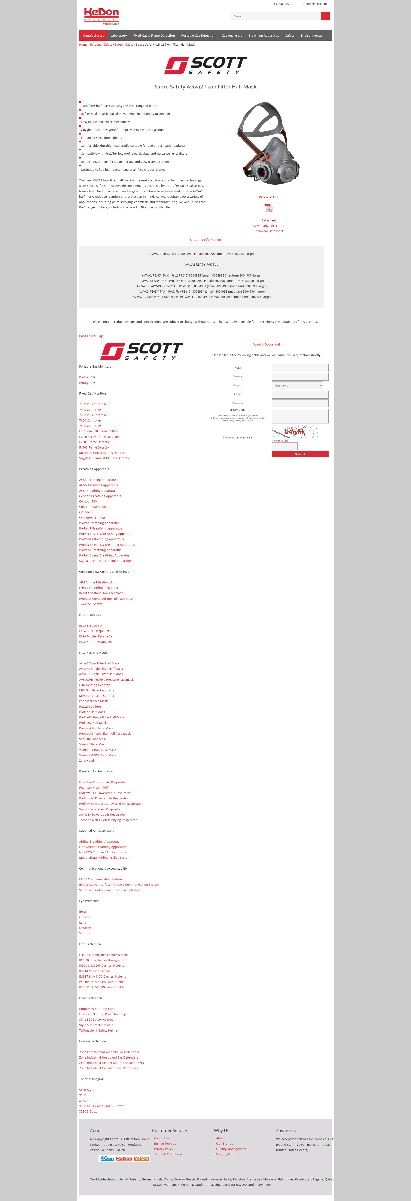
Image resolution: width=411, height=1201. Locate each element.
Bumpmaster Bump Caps (97, 1009)
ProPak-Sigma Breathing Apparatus (104, 555)
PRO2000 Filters (90, 706)
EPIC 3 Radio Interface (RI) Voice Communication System (119, 884)
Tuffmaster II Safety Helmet (98, 1030)
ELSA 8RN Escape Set (94, 631)
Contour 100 (88, 501)
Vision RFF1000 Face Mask (97, 750)
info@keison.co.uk (315, 4)
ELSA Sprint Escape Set (95, 642)
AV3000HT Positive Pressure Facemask (106, 680)
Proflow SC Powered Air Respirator (103, 798)
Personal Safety (101, 44)
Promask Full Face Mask (96, 728)
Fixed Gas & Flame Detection (154, 35)
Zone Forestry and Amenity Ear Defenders (109, 1052)
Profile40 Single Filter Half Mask (101, 717)
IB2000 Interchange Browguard (101, 960)
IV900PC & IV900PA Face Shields (101, 982)
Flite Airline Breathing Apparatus (102, 847)
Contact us (161, 1138)
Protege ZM (87, 383)
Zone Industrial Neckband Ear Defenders (108, 1068)
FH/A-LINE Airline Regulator (98, 588)
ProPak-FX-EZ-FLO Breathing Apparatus (107, 545)
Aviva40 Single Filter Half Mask (101, 669)
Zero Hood (86, 760)
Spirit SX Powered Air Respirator (102, 814)
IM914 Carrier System (94, 971)
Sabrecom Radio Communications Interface (110, 890)
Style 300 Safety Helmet (96, 1019)
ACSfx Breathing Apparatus (98, 485)
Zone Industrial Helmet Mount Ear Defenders (111, 1063)
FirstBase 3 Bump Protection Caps (103, 1014)
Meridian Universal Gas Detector (102, 453)
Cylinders (86, 512)
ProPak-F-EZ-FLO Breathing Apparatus (106, 534)
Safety (290, 35)
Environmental (312, 35)
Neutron (85, 928)
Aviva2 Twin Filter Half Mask (99, 663)
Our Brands (224, 1144)
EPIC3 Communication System (100, 879)
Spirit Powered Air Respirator (100, 809)
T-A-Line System (90, 604)
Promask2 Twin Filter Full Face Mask (105, 733)
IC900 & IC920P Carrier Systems (101, 965)
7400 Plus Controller (93, 415)
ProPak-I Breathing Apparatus (100, 550)
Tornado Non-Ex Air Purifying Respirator (108, 820)
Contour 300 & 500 (92, 507)
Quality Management (231, 1149)
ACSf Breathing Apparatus (98, 480)
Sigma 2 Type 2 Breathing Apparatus (105, 561)
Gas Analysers (232, 35)
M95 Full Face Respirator (97, 690)
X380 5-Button (89, 1111)
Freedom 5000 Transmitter (98, 431)
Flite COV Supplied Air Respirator (103, 852)
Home (83, 44)
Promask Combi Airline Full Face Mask (106, 599)
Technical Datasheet (268, 231)
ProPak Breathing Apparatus (99, 523)
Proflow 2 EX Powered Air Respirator (105, 793)
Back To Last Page (91, 336)
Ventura (85, 933)
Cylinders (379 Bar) (92, 518)
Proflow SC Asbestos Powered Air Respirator (110, 804)
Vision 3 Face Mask (92, 744)
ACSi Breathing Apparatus (97, 491)
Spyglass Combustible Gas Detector (104, 458)
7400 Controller (90, 410)
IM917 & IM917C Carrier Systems (102, 976)
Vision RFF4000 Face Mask (97, 755)
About (220, 1138)
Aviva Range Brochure (268, 226)
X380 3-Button (89, 1101)
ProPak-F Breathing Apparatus (100, 528)
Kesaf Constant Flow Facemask (101, 593)
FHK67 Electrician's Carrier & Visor (103, 955)
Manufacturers (93, 35)
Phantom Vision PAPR (94, 787)
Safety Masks (124, 44)
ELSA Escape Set (90, 626)
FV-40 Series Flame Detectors (100, 437)
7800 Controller (90, 426)
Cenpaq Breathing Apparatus (100, 496)
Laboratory (118, 35)
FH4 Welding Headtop (94, 685)
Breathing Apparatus (264, 35)
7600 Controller (90, 420)
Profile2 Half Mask (92, 712)
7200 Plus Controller (93, 404)
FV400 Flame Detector (94, 447)
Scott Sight (86, 1090)
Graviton (85, 917)
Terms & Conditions (168, 1154)
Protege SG (87, 377)
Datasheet (268, 220)
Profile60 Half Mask (93, 723)
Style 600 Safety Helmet (96, 1025)
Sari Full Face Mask (92, 739)
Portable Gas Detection (198, 35)
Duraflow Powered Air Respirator (102, 782)
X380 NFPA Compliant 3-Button (101, 1106)
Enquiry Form (225, 1154)
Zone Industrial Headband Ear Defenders (108, 1057)
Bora (82, 911)
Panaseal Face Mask (93, 701)
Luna (82, 922)
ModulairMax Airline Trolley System (104, 858)
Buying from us (165, 1144)
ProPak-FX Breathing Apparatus (101, 539)
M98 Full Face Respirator (97, 696)
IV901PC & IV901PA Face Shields (101, 987)
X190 (82, 1095)
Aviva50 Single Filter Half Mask (101, 674)
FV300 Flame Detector (94, 442)
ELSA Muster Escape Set (96, 636)
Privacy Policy (163, 1149)
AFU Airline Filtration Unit (97, 582)
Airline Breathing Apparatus (99, 841)
